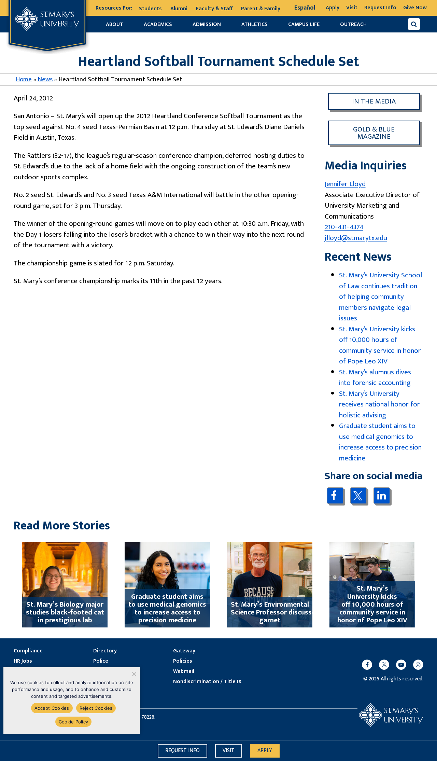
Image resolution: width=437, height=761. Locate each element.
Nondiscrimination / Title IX (207, 682)
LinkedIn (381, 495)
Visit (351, 7)
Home (24, 79)
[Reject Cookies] (134, 673)
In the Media (374, 101)
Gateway (184, 651)
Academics (158, 24)
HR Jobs (23, 661)
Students (150, 8)
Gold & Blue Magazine (374, 132)
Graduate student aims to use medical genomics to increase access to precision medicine (380, 442)
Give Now (415, 7)
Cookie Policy (73, 721)
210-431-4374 (344, 227)
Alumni (178, 8)
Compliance (28, 651)
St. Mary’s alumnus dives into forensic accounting (375, 377)
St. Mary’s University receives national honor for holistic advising (379, 404)
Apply (332, 7)
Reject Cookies (96, 708)
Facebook (335, 495)
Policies (182, 661)
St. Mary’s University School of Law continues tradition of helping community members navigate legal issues (380, 296)
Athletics (254, 24)
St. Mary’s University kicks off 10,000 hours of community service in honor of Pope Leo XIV (380, 345)
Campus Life (304, 24)
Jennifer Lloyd (345, 184)
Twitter (358, 495)
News (45, 79)
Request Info (380, 7)
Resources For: (114, 8)
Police (100, 661)
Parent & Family (260, 8)
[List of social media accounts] (389, 665)
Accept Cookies (51, 708)
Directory (105, 651)
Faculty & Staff (214, 8)
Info (182, 750)
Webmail (183, 671)
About (114, 24)
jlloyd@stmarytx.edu (356, 238)
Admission (207, 24)
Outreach (353, 24)
